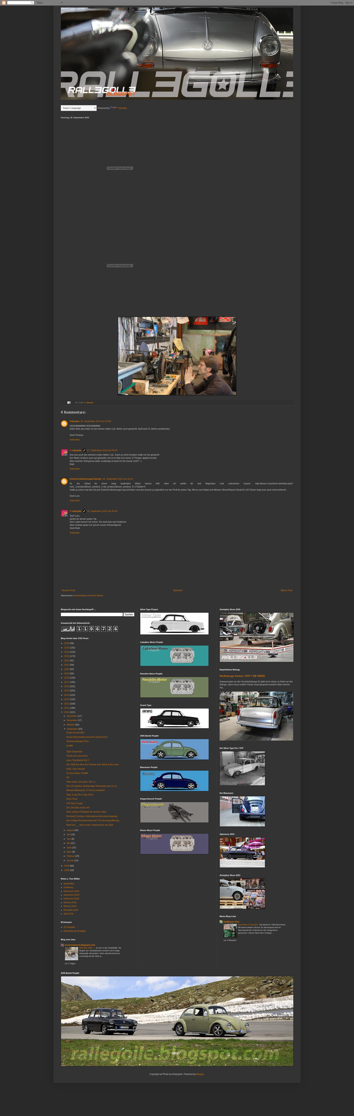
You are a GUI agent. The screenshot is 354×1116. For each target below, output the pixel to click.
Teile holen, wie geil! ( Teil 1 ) (80, 782)
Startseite (178, 590)
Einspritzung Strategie (75, 931)
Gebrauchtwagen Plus (77, 741)
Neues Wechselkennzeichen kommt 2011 (87, 737)
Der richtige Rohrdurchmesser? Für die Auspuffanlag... (93, 820)
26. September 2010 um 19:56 (96, 421)
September (72, 729)
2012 (67, 703)
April (69, 847)
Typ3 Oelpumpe (74, 751)
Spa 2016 (68, 913)
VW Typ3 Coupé (74, 803)
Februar (71, 856)
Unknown (74, 421)
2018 (67, 677)
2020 (67, 669)
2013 (67, 699)
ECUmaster (69, 927)
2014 (67, 695)
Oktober (71, 724)
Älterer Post (286, 590)
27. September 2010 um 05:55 (102, 450)
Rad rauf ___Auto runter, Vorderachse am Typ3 (89, 825)
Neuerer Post (68, 590)
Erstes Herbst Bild (75, 732)
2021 (67, 665)
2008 (67, 870)
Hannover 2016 (71, 891)
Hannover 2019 (71, 895)
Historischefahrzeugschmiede (85, 479)
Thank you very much (77, 756)
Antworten (75, 439)
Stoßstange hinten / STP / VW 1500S (242, 675)
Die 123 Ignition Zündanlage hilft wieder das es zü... (92, 786)
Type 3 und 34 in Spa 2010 (79, 794)
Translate (122, 108)
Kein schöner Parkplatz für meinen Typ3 (86, 812)
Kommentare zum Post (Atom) (88, 595)
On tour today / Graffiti (77, 773)
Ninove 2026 (70, 906)
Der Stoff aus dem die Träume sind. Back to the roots (92, 764)
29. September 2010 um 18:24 (118, 479)
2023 (67, 656)
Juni (69, 839)
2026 (67, 643)
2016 (67, 686)
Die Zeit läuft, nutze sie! (78, 807)
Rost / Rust (71, 799)
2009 (67, 866)
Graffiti (69, 745)
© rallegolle (88, 402)
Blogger (200, 1074)
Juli (69, 834)
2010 (67, 712)
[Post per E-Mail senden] (68, 402)
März (69, 852)
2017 (67, 682)
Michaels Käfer (86, 948)
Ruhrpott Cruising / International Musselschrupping (91, 816)
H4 (67, 777)
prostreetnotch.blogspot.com (80, 945)
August (70, 830)
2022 (67, 660)
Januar (70, 860)
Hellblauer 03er (231, 922)
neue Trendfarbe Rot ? (77, 760)
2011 (67, 708)
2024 (67, 652)
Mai (69, 843)
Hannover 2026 (71, 898)
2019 (67, 673)
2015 (67, 690)
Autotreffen (69, 883)
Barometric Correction (248, 924)
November (72, 720)
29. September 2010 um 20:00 (102, 511)
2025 (67, 647)
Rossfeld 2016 (71, 910)
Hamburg (68, 887)
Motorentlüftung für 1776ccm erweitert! (85, 790)
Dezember (72, 716)
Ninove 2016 (70, 902)
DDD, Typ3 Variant (75, 769)
